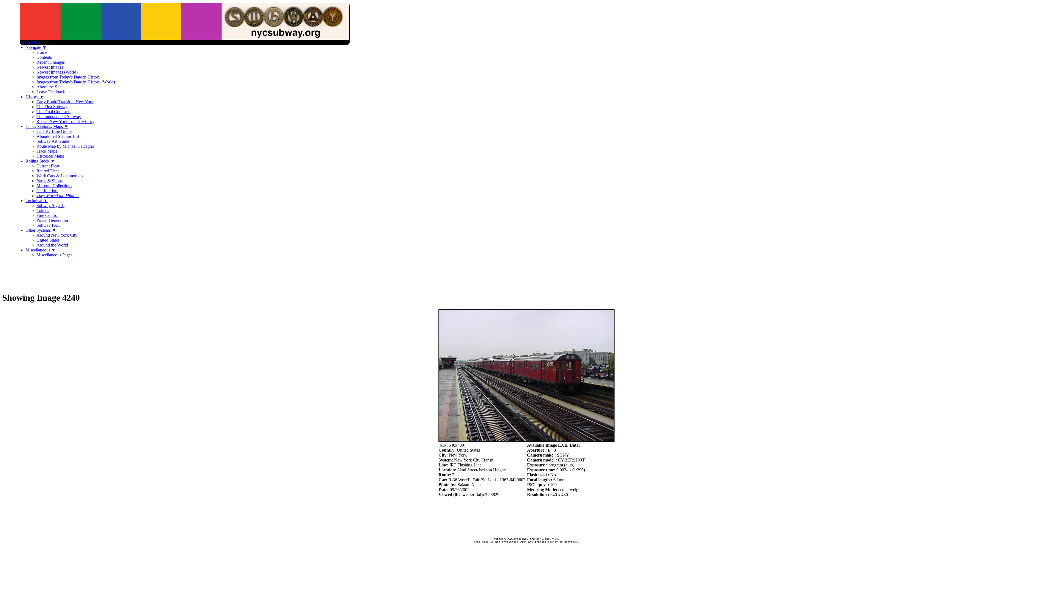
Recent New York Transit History (65, 121)
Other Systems (41, 230)
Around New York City (56, 235)
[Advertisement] (102, 274)
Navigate (36, 47)
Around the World (52, 245)
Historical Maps (50, 156)
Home (41, 52)
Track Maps (46, 151)
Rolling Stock (40, 161)
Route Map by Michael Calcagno (65, 146)
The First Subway (51, 106)
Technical (37, 200)
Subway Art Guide (52, 141)
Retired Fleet (47, 171)
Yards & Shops (49, 180)
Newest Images (49, 67)
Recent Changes (50, 62)
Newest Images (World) (57, 72)
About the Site (48, 87)
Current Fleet (47, 166)
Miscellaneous (41, 250)
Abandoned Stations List (57, 136)
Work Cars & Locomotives (59, 176)
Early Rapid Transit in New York (65, 101)
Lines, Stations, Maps (47, 126)
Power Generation (52, 220)
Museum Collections (54, 185)
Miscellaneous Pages (54, 255)
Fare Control (47, 215)
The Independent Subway (58, 116)
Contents (44, 57)
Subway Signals (50, 205)
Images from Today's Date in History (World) (75, 82)
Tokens (42, 210)
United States (48, 240)
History (35, 96)
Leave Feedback (50, 91)
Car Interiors (47, 190)
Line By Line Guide (54, 131)
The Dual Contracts (53, 111)
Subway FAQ (48, 225)
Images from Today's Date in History (68, 77)
